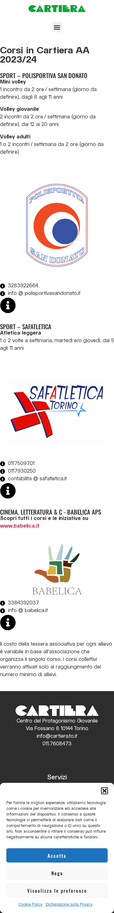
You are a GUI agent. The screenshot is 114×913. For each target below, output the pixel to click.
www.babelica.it (20, 526)
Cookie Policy (30, 904)
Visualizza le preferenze (57, 890)
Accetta (57, 855)
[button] (104, 791)
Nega (57, 873)
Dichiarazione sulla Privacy (69, 904)
